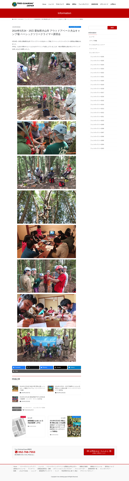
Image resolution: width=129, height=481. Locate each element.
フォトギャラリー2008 (97, 128)
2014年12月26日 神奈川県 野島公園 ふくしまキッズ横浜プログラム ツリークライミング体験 (32, 388)
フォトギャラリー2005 (97, 140)
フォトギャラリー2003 (97, 148)
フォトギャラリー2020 (97, 80)
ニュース (91, 36)
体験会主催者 (84, 466)
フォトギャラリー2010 (97, 120)
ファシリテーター (80, 468)
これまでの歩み (23, 471)
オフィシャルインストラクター (62, 468)
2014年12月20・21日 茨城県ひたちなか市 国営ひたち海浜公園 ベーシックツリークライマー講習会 (68, 388)
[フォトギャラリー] (74, 423)
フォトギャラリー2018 (97, 88)
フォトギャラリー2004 (97, 144)
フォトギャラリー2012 (97, 112)
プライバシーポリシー (86, 471)
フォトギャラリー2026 (97, 56)
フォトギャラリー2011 (97, 116)
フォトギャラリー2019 (97, 84)
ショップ (33, 471)
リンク (57, 471)
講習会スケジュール (19, 468)
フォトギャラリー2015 (97, 100)
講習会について (109, 466)
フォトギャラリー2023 (97, 68)
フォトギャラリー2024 (97, 64)
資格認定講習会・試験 (44, 468)
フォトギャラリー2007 (97, 132)
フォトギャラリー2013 (97, 108)
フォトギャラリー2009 (97, 124)
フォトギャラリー (75, 27)
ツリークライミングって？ (28, 466)
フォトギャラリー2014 (39, 407)
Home (15, 466)
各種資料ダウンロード (45, 471)
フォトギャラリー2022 (97, 72)
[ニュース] (19, 423)
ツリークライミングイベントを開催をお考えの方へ (61, 466)
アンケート (31, 468)
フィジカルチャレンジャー (97, 44)
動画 (15, 471)
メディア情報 (93, 40)
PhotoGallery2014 (29, 410)
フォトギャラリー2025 (97, 60)
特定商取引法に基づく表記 (69, 471)
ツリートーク (93, 48)
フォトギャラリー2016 (97, 96)
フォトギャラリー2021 (97, 76)
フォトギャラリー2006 (97, 136)
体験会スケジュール (96, 466)
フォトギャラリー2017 (97, 92)
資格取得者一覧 (92, 468)
